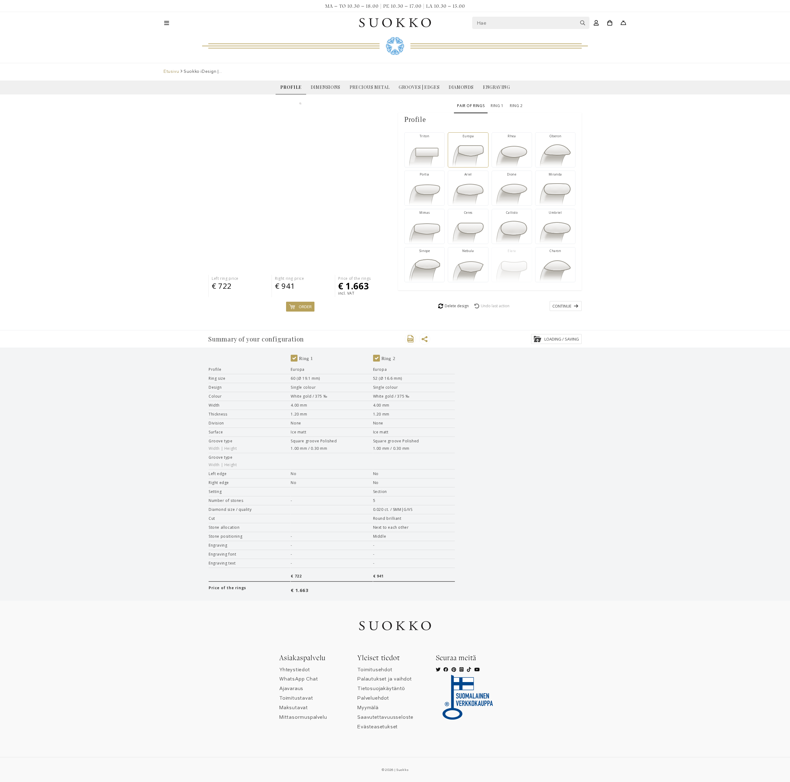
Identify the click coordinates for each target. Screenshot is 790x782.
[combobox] (530, 23)
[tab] (490, 119)
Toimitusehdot (374, 669)
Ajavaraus (291, 688)
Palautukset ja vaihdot (384, 679)
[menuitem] (291, 87)
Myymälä (368, 707)
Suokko (402, 770)
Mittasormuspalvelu (303, 717)
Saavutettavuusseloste (385, 717)
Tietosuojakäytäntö (381, 688)
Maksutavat (293, 707)
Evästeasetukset (377, 727)
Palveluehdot (373, 698)
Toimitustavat (296, 698)
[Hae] (582, 23)
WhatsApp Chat (298, 679)
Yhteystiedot (294, 669)
